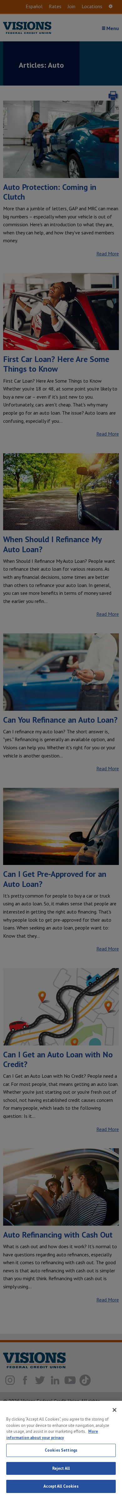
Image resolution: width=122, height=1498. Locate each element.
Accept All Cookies (60, 1486)
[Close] (114, 1410)
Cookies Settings (61, 1450)
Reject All (61, 1468)
